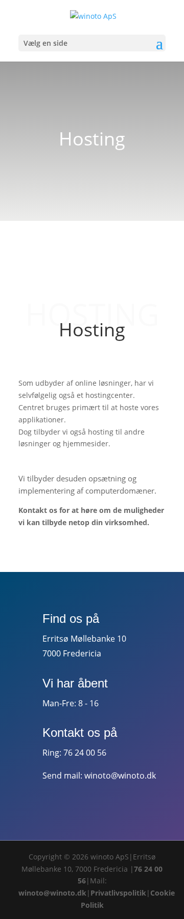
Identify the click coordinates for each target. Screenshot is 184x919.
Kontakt (46, 572)
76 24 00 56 (84, 752)
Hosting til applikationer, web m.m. (102, 234)
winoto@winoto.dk (120, 775)
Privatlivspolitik (118, 893)
